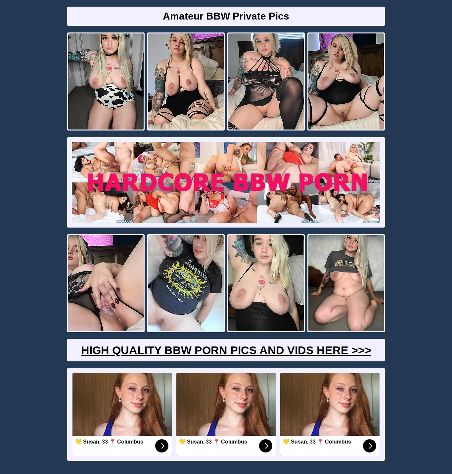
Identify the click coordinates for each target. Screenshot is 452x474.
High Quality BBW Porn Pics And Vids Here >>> (226, 350)
